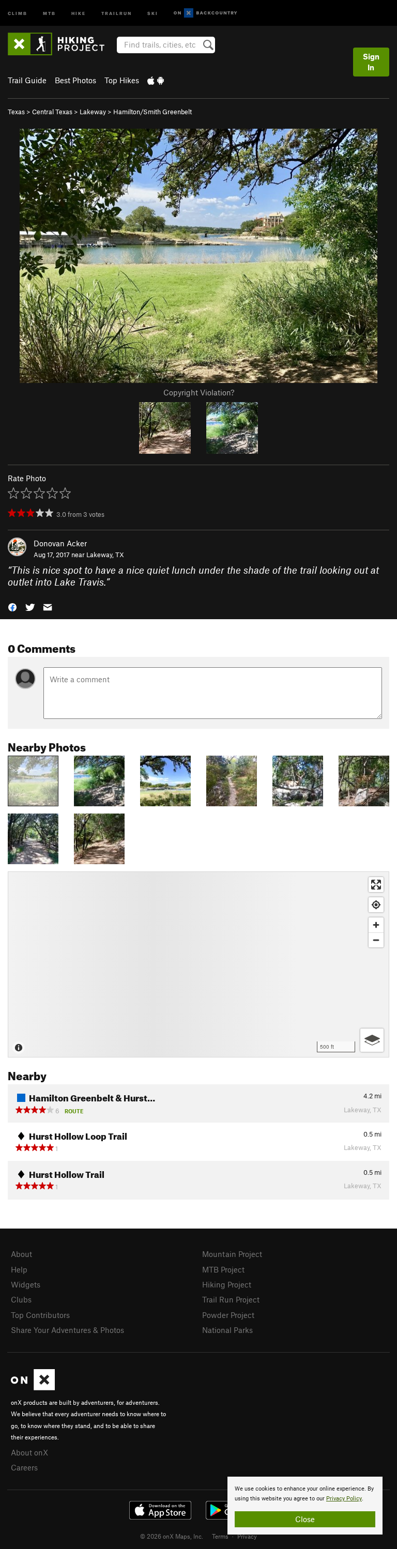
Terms (220, 1536)
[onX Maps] (33, 1387)
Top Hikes (121, 80)
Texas (16, 112)
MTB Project (223, 1269)
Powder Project (228, 1315)
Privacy (247, 1536)
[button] (12, 606)
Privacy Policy (344, 1498)
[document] (305, 1505)
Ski (152, 12)
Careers (24, 1467)
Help (19, 1269)
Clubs (21, 1299)
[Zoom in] (376, 924)
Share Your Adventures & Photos (67, 1330)
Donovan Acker (60, 543)
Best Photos (75, 80)
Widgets (25, 1284)
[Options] (372, 1040)
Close (305, 1519)
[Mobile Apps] (155, 80)
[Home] (61, 44)
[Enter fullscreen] (376, 884)
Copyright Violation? (198, 392)
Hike (78, 12)
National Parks (227, 1330)
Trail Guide (27, 80)
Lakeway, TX (105, 554)
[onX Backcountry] (205, 13)
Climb (17, 12)
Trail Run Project (230, 1299)
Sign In (371, 62)
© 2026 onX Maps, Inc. (171, 1536)
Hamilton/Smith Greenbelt (152, 112)
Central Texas (52, 112)
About (21, 1254)
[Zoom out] (376, 939)
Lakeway (93, 112)
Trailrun (116, 12)
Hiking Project (226, 1284)
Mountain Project (232, 1254)
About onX (29, 1452)
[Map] (198, 964)
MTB (49, 12)
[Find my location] (376, 904)
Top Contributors (40, 1315)
